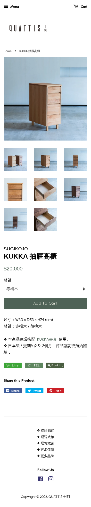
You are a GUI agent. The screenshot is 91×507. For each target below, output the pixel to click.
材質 (7, 280)
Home (8, 51)
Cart (83, 7)
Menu (14, 7)
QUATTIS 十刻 (59, 497)
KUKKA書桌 (47, 339)
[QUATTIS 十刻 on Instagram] (50, 480)
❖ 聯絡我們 (45, 430)
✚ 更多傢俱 (45, 450)
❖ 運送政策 (45, 437)
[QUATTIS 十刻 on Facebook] (40, 480)
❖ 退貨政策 (45, 443)
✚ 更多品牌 (45, 456)
